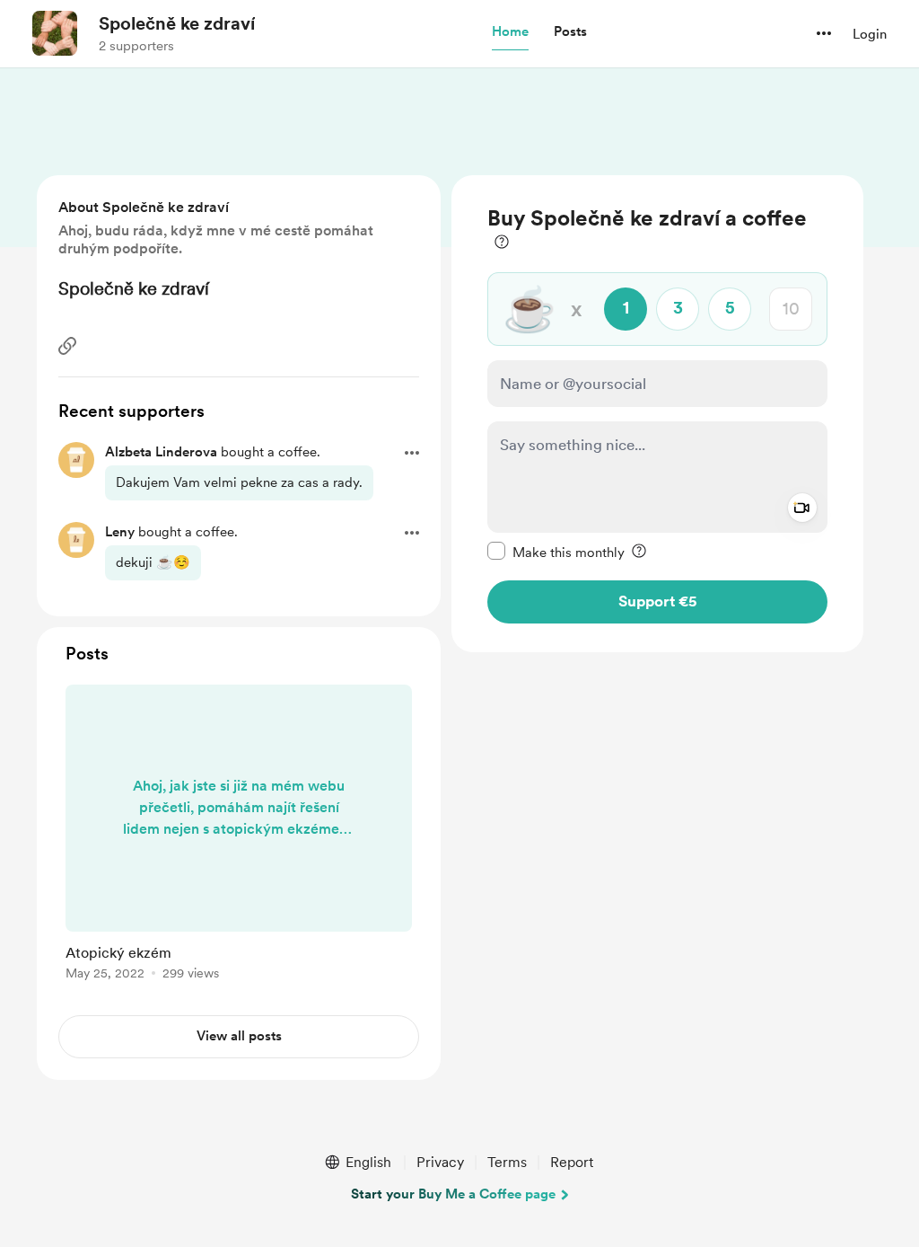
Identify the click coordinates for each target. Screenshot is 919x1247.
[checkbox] (556, 551)
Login (870, 34)
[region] (657, 413)
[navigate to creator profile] (54, 33)
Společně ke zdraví (177, 23)
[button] (510, 32)
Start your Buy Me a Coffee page (453, 1194)
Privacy (440, 1162)
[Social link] (67, 346)
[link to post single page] (238, 835)
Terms (507, 1162)
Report (571, 1162)
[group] (238, 835)
